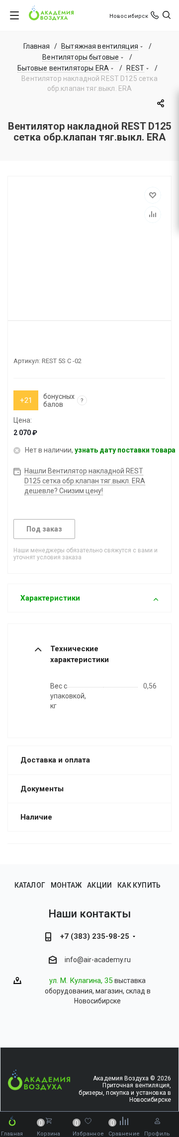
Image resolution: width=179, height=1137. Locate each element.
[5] (53, 343)
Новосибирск (128, 16)
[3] (35, 343)
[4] (44, 343)
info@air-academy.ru (98, 960)
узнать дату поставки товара (125, 450)
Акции (99, 885)
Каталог (29, 885)
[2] (26, 343)
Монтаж (66, 885)
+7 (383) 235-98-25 (94, 936)
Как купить (139, 885)
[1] (17, 343)
